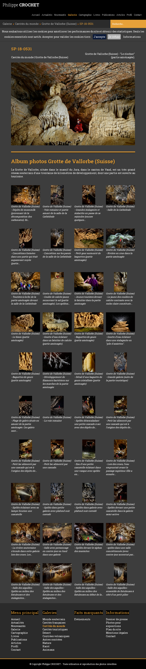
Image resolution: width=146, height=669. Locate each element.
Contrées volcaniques (56, 636)
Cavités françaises (54, 622)
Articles (120, 14)
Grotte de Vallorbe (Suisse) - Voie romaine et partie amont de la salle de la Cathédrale (57, 211)
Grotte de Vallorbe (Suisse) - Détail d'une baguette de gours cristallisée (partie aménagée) (88, 378)
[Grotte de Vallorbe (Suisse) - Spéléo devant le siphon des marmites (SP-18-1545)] (88, 532)
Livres (96, 14)
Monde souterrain (54, 619)
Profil (129, 14)
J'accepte (99, 36)
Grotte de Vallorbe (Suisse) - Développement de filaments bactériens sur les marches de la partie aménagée (57, 380)
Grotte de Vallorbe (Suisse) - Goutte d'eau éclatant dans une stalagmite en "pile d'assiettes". (120, 338)
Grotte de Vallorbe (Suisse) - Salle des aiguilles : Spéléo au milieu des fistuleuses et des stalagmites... (25, 591)
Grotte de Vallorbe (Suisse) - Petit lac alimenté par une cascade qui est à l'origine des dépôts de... (120, 422)
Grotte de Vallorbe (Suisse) (51, 57)
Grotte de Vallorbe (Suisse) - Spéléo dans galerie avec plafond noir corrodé (88, 507)
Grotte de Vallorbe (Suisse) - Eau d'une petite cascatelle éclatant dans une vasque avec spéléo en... (88, 467)
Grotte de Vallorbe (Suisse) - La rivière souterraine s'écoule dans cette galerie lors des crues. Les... (25, 549)
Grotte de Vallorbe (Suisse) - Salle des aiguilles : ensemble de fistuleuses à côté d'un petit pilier (120, 589)
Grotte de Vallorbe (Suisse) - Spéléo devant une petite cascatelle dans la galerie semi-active (120, 509)
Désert (47, 632)
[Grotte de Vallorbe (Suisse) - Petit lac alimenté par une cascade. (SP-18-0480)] (57, 449)
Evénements (82, 619)
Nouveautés (60, 14)
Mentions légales (117, 632)
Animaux (48, 649)
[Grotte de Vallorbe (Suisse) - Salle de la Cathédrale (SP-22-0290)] (120, 195)
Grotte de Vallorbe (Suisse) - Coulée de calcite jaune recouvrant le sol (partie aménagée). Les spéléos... (57, 298)
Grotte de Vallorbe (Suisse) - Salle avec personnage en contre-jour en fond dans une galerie (57, 549)
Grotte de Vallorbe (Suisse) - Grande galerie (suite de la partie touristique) (120, 377)
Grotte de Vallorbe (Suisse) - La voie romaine (57, 419)
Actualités (47, 14)
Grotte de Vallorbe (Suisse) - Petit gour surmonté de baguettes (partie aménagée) (88, 255)
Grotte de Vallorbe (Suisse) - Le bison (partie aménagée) (25, 337)
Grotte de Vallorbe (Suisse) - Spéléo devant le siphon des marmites (88, 548)
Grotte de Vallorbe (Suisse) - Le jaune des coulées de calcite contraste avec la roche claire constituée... (120, 298)
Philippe (21, 4)
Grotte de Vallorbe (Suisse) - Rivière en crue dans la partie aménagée (120, 253)
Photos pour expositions (113, 624)
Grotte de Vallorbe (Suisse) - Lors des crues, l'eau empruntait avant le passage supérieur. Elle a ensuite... (120, 467)
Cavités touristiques (55, 629)
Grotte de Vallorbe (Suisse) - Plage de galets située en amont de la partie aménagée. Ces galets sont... (25, 424)
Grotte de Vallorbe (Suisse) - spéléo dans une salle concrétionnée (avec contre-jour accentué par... (120, 549)
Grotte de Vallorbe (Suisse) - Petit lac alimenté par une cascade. (57, 464)
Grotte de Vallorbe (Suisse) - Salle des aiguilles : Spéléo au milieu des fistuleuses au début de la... (88, 589)
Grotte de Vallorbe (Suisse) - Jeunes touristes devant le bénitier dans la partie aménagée (88, 298)
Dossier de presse (117, 619)
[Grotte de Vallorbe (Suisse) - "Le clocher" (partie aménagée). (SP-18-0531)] (73, 104)
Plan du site (113, 629)
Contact (138, 14)
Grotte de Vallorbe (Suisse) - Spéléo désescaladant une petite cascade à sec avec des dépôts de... (88, 422)
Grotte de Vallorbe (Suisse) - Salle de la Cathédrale (120, 208)
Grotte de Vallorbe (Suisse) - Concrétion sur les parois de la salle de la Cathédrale (57, 253)
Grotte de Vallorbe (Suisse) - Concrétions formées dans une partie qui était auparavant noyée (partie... (25, 256)
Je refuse (114, 36)
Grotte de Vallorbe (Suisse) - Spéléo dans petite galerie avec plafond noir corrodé (57, 509)
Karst (46, 646)
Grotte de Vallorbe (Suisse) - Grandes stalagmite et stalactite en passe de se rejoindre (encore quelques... (88, 213)
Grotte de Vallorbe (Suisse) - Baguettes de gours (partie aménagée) (88, 337)
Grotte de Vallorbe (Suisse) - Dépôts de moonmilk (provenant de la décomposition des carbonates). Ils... (25, 213)
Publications (108, 14)
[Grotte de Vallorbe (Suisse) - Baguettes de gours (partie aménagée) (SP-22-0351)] (88, 322)
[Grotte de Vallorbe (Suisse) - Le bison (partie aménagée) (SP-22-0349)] (25, 322)
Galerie (72, 14)
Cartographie (85, 14)
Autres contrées (52, 639)
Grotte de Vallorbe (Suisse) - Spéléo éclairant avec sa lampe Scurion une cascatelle (25, 509)
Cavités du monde (22, 57)
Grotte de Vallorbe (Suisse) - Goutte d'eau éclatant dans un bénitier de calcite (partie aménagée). (57, 338)
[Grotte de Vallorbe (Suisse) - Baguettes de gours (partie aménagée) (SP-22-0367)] (25, 362)
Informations (132, 36)
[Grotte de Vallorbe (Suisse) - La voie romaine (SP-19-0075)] (57, 405)
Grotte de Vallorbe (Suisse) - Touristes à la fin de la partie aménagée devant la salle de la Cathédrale (25, 298)
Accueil (36, 14)
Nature (47, 643)
